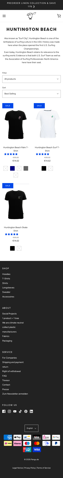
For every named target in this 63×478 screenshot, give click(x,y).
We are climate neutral (13, 322)
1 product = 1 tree (10, 318)
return (5, 367)
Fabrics (5, 336)
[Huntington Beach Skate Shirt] (15, 203)
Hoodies (6, 274)
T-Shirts (6, 278)
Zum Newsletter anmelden (15, 394)
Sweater (6, 292)
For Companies (9, 358)
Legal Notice (17, 468)
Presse (5, 389)
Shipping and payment (13, 362)
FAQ (4, 376)
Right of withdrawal (11, 371)
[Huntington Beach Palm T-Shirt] (15, 123)
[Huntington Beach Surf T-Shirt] (47, 123)
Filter (4, 73)
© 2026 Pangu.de (31, 459)
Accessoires (8, 296)
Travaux (6, 380)
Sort (4, 87)
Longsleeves (8, 287)
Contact (6, 384)
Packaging (7, 341)
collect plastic (9, 327)
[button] (31, 79)
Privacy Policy (29, 468)
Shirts (5, 283)
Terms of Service (44, 468)
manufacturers (9, 331)
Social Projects (9, 313)
